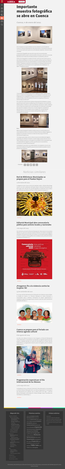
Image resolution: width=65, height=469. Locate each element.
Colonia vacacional (32, 421)
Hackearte (48, 416)
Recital (39, 441)
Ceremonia (28, 419)
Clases (37, 419)
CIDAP (47, 424)
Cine (35, 419)
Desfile (39, 425)
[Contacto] (2, 21)
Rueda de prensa (33, 443)
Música (33, 437)
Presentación (30, 439)
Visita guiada (35, 447)
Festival (36, 431)
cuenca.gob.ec (21, 1)
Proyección (35, 441)
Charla (32, 419)
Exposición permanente (31, 429)
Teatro (28, 447)
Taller (33, 445)
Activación (28, 416)
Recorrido (28, 443)
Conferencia (34, 423)
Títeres (31, 447)
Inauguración (30, 432)
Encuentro (32, 427)
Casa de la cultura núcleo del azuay (53, 419)
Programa (30, 441)
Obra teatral (37, 437)
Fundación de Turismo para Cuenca (54, 422)
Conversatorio (31, 425)
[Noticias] (2, 18)
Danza (36, 425)
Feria (33, 431)
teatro (40, 445)
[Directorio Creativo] (2, 14)
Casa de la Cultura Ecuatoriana (53, 417)
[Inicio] (2, 8)
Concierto (38, 421)
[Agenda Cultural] (2, 11)
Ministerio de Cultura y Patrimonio (53, 420)
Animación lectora (30, 417)
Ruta (37, 443)
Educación (28, 427)
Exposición (38, 427)
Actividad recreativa (34, 416)
